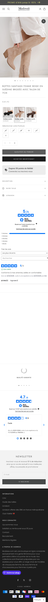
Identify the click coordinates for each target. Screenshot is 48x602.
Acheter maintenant (24, 159)
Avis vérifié (7, 269)
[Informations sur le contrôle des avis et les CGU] (36, 224)
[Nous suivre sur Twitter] (24, 580)
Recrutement (7, 536)
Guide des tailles (9, 502)
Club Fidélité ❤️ (8, 513)
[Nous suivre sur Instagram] (30, 580)
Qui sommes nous (10, 525)
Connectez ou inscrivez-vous (21, 171)
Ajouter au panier (24, 152)
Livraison (6, 506)
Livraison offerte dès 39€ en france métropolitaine (23, 510)
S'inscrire (24, 482)
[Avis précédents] (4, 425)
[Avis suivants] (43, 425)
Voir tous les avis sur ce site (25, 229)
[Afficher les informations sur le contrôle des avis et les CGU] (38, 409)
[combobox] (39, 599)
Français (37, 600)
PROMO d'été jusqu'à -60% (22, 2)
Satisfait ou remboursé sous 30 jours (17, 528)
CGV (4, 498)
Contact (5, 532)
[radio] (7, 115)
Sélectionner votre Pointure (13, 126)
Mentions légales (9, 540)
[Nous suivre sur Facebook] (18, 580)
